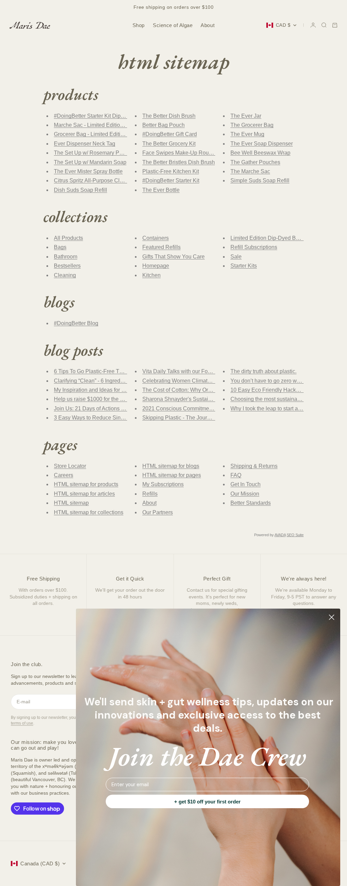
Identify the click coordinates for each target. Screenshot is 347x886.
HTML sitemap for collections (88, 512)
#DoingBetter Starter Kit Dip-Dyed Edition (104, 116)
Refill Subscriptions (253, 247)
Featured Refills (161, 247)
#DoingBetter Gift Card (169, 134)
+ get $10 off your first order (207, 801)
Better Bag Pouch (163, 125)
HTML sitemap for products (86, 484)
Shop (138, 25)
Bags (60, 247)
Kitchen (151, 275)
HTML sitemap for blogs (170, 466)
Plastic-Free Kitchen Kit (170, 171)
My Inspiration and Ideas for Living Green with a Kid (115, 390)
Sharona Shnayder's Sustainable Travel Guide (198, 399)
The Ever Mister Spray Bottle (88, 171)
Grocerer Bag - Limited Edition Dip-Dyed (102, 134)
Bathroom (65, 256)
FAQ (235, 475)
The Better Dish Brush (169, 116)
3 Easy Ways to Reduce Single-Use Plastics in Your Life (121, 418)
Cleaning (65, 275)
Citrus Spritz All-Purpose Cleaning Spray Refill (110, 180)
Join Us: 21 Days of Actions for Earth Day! (104, 408)
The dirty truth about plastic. (263, 371)
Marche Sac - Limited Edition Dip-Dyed (100, 125)
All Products (68, 238)
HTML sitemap (71, 503)
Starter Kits (243, 266)
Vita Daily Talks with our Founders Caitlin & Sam (200, 371)
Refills (150, 494)
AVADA (280, 535)
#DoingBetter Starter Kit (170, 180)
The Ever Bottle (161, 190)
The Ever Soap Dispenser (261, 143)
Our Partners (157, 512)
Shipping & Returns (254, 466)
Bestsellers (67, 266)
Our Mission (244, 494)
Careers (63, 475)
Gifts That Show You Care (173, 256)
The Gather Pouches (255, 162)
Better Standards (250, 503)
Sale (236, 256)
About (208, 25)
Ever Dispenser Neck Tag (84, 143)
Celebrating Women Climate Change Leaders (197, 381)
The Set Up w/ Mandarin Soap (90, 162)
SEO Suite (295, 535)
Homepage (155, 266)
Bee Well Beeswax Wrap (260, 153)
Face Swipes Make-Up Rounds (180, 153)
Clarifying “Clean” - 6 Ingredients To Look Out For (112, 381)
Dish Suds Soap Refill (80, 190)
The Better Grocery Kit (169, 143)
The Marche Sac (250, 171)
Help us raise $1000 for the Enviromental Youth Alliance (121, 399)
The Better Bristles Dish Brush (178, 162)
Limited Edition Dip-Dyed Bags (267, 238)
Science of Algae (172, 25)
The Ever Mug (247, 134)
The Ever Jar (245, 116)
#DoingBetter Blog (76, 323)
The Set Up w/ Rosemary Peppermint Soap (106, 153)
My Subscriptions (163, 484)
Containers (155, 238)
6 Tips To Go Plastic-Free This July (96, 371)
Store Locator (70, 466)
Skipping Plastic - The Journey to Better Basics (198, 418)
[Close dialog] (332, 617)
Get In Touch (245, 484)
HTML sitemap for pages (171, 475)
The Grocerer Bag (251, 125)
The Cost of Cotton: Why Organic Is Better (192, 390)
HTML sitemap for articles (84, 494)
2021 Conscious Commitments (179, 408)
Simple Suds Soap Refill (259, 180)
